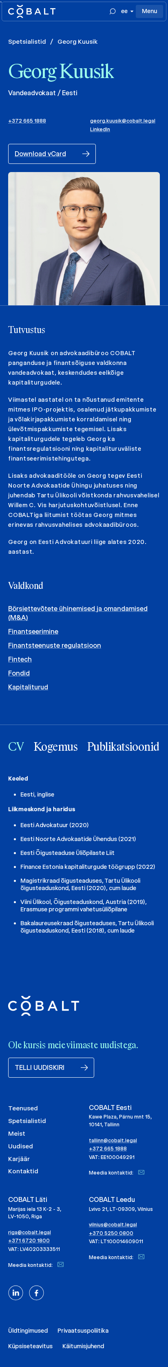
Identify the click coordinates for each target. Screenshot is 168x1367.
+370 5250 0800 (111, 1233)
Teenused (23, 1108)
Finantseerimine (33, 631)
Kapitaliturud (28, 687)
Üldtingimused (28, 1330)
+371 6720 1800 (29, 1240)
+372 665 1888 (27, 121)
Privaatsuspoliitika (82, 1330)
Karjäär (19, 1159)
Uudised (20, 1146)
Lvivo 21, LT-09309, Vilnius (121, 1209)
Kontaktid (23, 1171)
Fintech (20, 659)
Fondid (19, 673)
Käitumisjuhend (83, 1346)
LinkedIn (100, 129)
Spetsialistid (27, 41)
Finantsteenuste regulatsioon (54, 645)
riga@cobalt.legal (29, 1232)
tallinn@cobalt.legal (113, 1140)
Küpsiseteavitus (30, 1346)
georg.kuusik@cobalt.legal (122, 121)
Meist (16, 1133)
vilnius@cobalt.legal (113, 1225)
